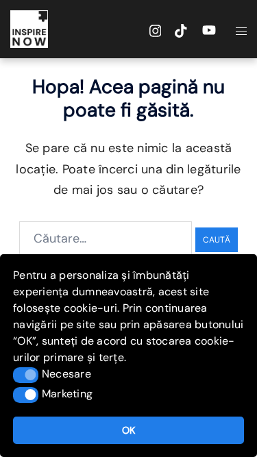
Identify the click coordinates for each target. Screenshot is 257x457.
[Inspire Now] (29, 28)
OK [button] (129, 430)
